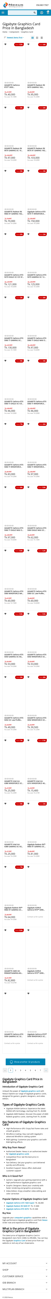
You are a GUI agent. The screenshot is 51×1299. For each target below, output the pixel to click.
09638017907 (42, 5)
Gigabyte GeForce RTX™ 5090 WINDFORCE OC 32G (37, 1035)
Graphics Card (19, 1240)
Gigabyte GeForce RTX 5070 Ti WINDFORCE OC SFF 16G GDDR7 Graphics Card (36, 213)
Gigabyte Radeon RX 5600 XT (18, 1206)
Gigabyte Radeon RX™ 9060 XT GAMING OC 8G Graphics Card (13, 909)
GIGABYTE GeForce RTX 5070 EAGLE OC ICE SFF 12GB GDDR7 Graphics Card (13, 276)
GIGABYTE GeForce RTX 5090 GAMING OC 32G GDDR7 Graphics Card (13, 1035)
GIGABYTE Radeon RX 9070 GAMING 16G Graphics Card (36, 86)
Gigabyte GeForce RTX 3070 (17, 1209)
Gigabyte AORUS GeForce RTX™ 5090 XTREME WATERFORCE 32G (36, 909)
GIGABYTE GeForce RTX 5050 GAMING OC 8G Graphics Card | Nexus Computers (13, 656)
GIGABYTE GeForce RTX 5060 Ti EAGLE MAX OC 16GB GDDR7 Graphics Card (36, 339)
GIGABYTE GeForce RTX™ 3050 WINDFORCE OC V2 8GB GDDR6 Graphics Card (14, 86)
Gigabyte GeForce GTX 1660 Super (20, 1203)
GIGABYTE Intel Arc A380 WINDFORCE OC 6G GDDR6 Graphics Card (13, 782)
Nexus (44, 1220)
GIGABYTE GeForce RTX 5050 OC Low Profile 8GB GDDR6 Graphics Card (13, 719)
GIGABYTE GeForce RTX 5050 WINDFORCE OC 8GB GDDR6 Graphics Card (36, 656)
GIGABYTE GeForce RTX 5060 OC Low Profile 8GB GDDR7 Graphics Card (36, 592)
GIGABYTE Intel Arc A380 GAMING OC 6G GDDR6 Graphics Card (13, 845)
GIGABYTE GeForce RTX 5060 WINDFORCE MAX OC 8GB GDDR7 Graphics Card (13, 592)
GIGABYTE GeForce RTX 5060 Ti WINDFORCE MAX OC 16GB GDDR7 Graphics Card (36, 403)
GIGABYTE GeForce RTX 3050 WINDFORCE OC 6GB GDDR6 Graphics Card (36, 719)
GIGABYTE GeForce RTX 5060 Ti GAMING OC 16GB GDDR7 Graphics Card (13, 339)
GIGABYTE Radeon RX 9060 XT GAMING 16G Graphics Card (13, 213)
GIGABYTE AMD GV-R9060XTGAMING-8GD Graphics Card (13, 972)
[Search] (34, 12)
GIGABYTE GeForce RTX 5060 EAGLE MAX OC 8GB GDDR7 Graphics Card (36, 529)
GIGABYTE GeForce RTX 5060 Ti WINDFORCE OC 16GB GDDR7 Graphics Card (13, 466)
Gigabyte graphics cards (19, 1154)
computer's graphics (22, 1217)
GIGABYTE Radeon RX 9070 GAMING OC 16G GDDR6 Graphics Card (13, 149)
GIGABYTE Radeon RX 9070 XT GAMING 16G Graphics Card (36, 149)
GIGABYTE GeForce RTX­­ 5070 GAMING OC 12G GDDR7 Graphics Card (36, 276)
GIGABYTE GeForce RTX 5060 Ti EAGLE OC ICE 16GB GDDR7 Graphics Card (13, 403)
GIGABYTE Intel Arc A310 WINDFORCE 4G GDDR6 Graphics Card (36, 782)
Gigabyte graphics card (30, 1091)
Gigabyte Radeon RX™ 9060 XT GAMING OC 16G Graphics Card (36, 845)
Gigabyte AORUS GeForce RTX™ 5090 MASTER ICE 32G (35, 972)
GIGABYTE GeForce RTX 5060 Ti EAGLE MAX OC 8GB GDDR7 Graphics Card (13, 529)
